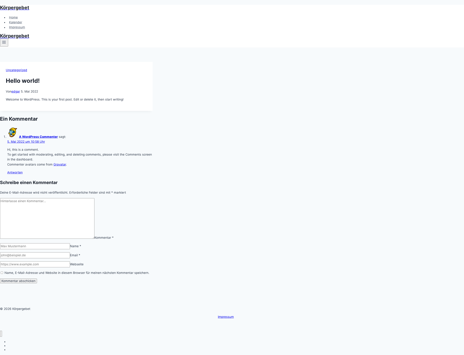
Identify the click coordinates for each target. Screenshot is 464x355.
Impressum (17, 27)
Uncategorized (16, 70)
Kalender (15, 22)
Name (75, 246)
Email (75, 255)
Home (13, 17)
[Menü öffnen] (4, 43)
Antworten (15, 172)
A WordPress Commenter (38, 137)
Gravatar (59, 164)
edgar (15, 91)
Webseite (77, 264)
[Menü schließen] (1, 334)
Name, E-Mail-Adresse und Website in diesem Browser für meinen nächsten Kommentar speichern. (77, 273)
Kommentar (104, 237)
